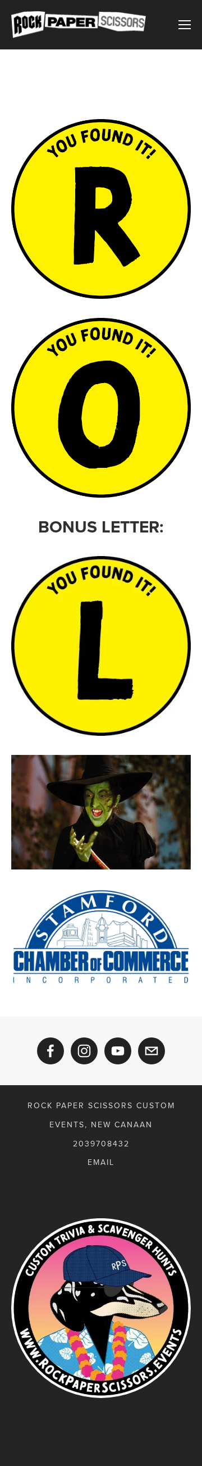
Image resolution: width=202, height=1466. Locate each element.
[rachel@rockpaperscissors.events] (151, 1050)
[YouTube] (117, 1050)
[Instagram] (84, 1050)
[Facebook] (50, 1050)
